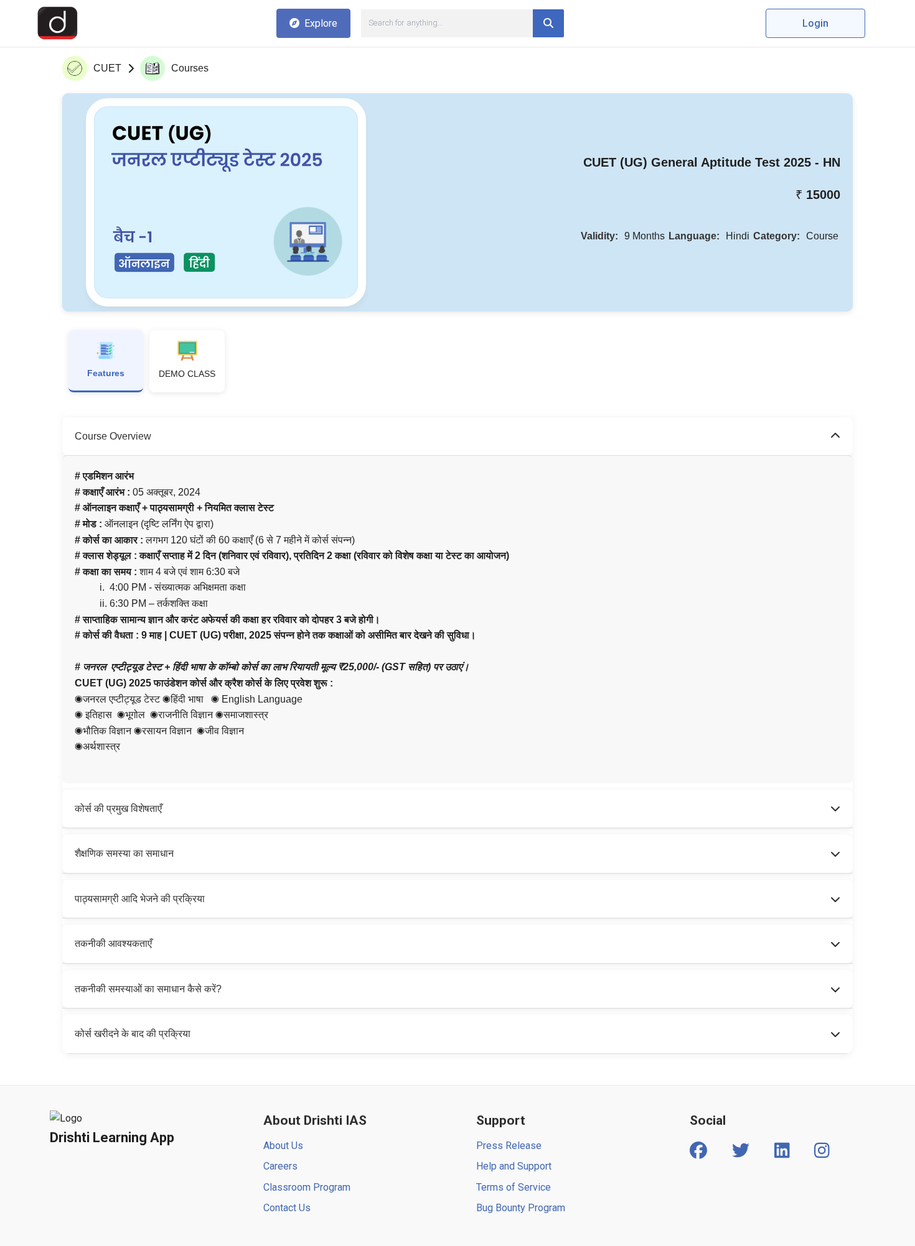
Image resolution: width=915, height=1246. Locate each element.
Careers (280, 1166)
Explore (320, 23)
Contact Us (287, 1208)
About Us (283, 1145)
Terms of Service (513, 1187)
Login (815, 23)
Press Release (509, 1145)
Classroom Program (306, 1187)
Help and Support (513, 1166)
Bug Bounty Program (520, 1208)
